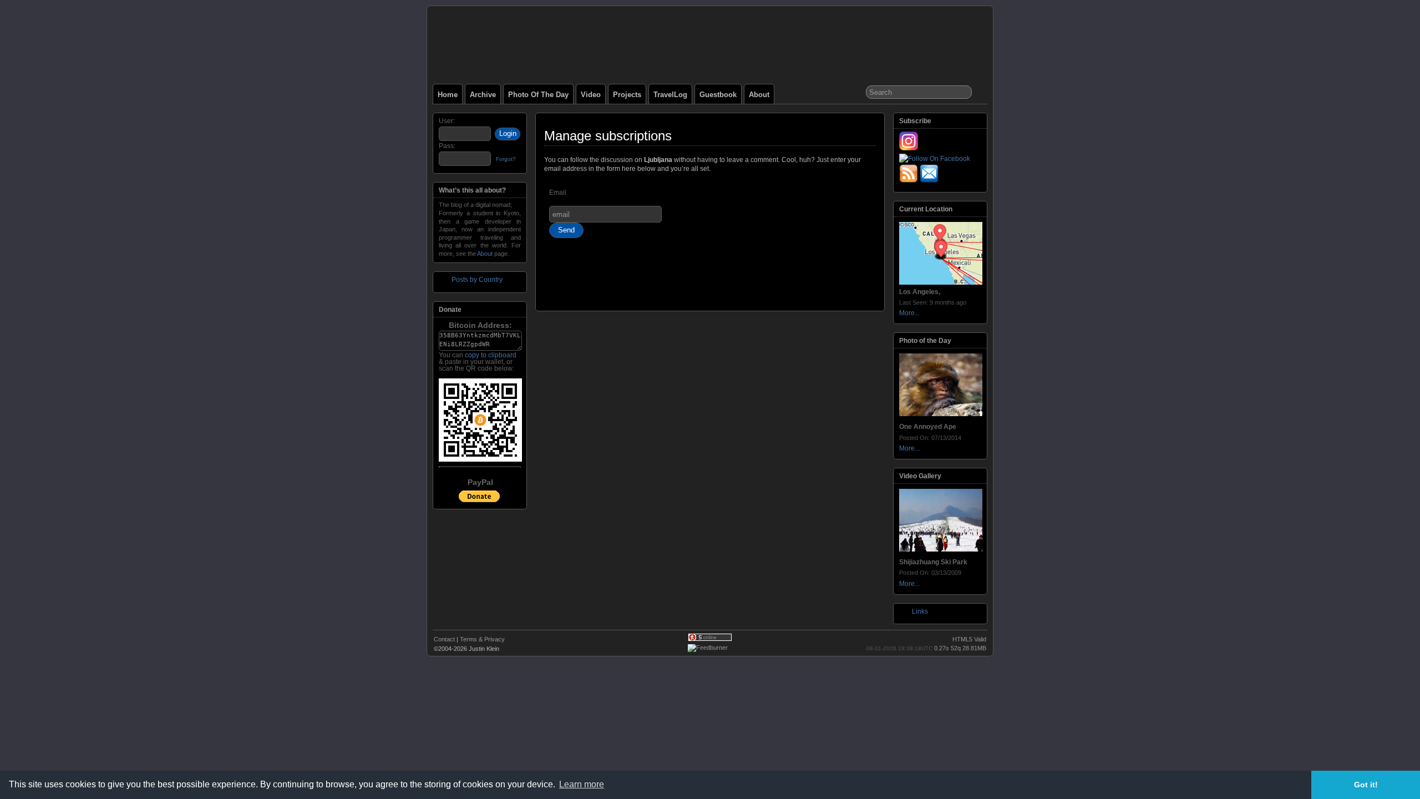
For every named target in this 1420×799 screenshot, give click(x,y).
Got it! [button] (1366, 784)
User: (447, 121)
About (759, 94)
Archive (483, 94)
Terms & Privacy (482, 639)
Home (448, 94)
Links (920, 611)
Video (591, 94)
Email (557, 192)
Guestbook (718, 94)
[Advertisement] (710, 279)
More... (909, 313)
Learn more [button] (581, 784)
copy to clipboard (490, 355)
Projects (627, 94)
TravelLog (670, 94)
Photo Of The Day (538, 94)
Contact (444, 639)
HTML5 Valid (969, 639)
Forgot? (506, 159)
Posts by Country (477, 280)
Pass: (447, 146)
